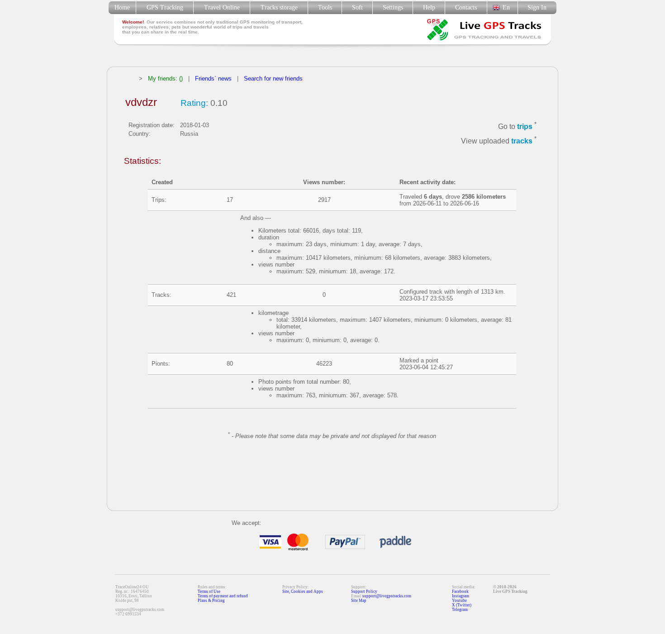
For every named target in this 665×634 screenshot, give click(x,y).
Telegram (460, 609)
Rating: (194, 103)
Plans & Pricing (211, 600)
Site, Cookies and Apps (302, 591)
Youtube (459, 600)
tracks (521, 141)
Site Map (358, 600)
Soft (357, 7)
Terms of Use (209, 591)
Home (122, 7)
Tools (325, 7)
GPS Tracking (165, 7)
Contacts (465, 7)
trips (524, 126)
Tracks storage (279, 7)
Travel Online (221, 7)
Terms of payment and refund (223, 596)
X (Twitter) (461, 605)
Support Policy (364, 591)
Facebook (460, 591)
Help (429, 7)
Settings (393, 7)
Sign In (537, 7)
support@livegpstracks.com (386, 596)
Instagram (460, 596)
